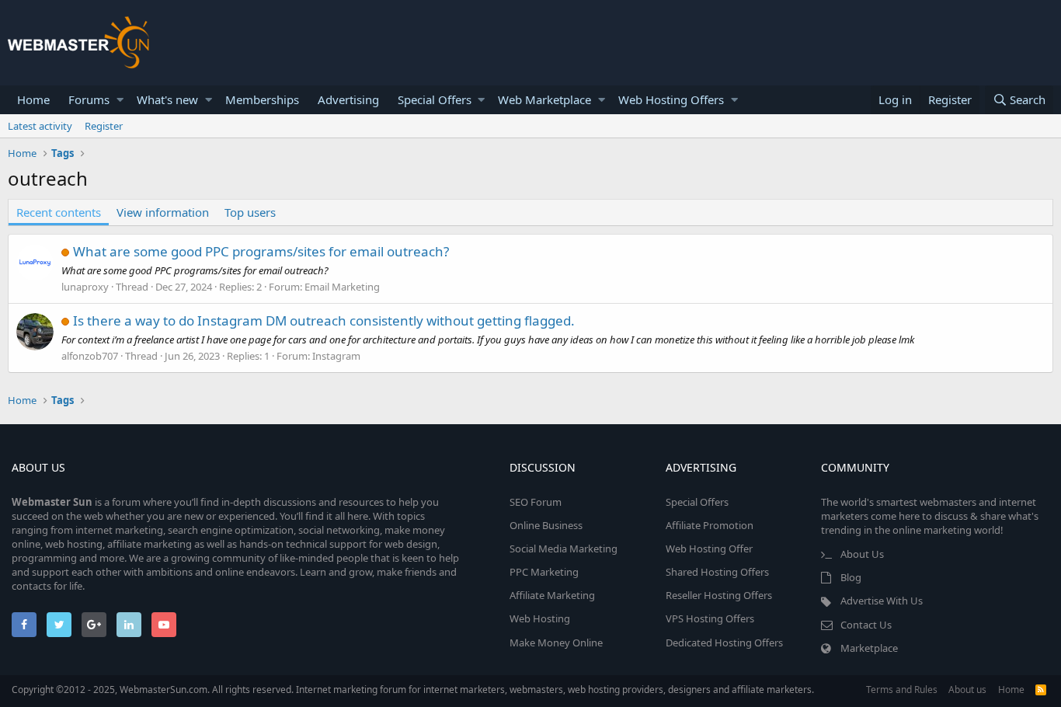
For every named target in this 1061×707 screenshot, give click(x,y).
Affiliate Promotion (709, 525)
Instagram (336, 356)
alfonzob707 (89, 356)
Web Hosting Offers (671, 99)
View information (163, 212)
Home (33, 99)
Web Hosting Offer (709, 549)
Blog (850, 577)
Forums (89, 99)
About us (967, 689)
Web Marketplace (544, 99)
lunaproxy (85, 287)
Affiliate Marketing (552, 595)
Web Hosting (540, 618)
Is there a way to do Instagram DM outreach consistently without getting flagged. (324, 320)
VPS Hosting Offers (710, 618)
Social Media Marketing (563, 549)
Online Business (546, 525)
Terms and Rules (902, 689)
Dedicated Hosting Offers (724, 643)
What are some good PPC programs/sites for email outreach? (261, 251)
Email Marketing (342, 287)
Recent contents (58, 212)
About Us (862, 554)
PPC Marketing (544, 572)
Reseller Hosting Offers (719, 595)
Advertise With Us (881, 601)
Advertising (348, 99)
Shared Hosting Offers (717, 572)
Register (104, 126)
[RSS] (1040, 689)
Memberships (262, 99)
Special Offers (434, 99)
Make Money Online (556, 643)
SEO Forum (536, 502)
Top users (250, 212)
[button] (120, 99)
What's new (167, 99)
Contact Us (866, 625)
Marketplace (869, 648)
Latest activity (40, 126)
